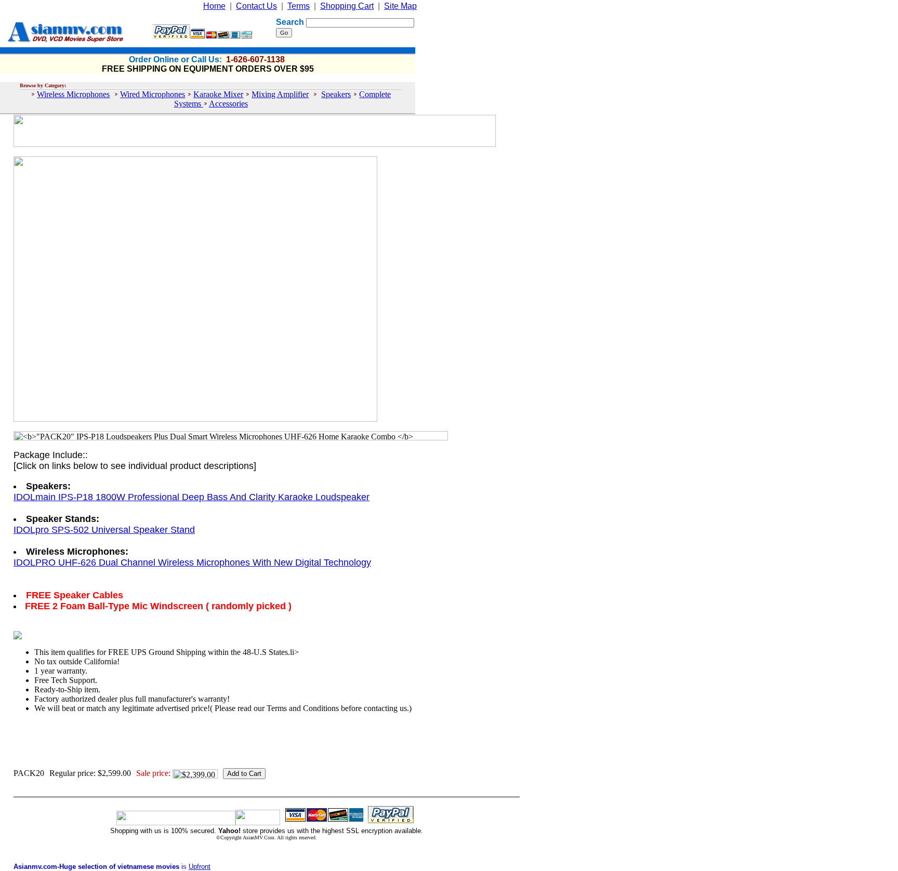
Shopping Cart (347, 6)
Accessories (228, 103)
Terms (298, 6)
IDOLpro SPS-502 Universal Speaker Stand (104, 530)
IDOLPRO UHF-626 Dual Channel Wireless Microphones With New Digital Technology (192, 562)
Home (214, 6)
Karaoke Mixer (218, 94)
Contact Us (256, 6)
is (112, 866)
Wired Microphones (152, 94)
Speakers (336, 94)
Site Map (400, 6)
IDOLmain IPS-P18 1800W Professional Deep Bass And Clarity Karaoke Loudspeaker (191, 497)
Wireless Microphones (73, 94)
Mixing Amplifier (280, 94)
